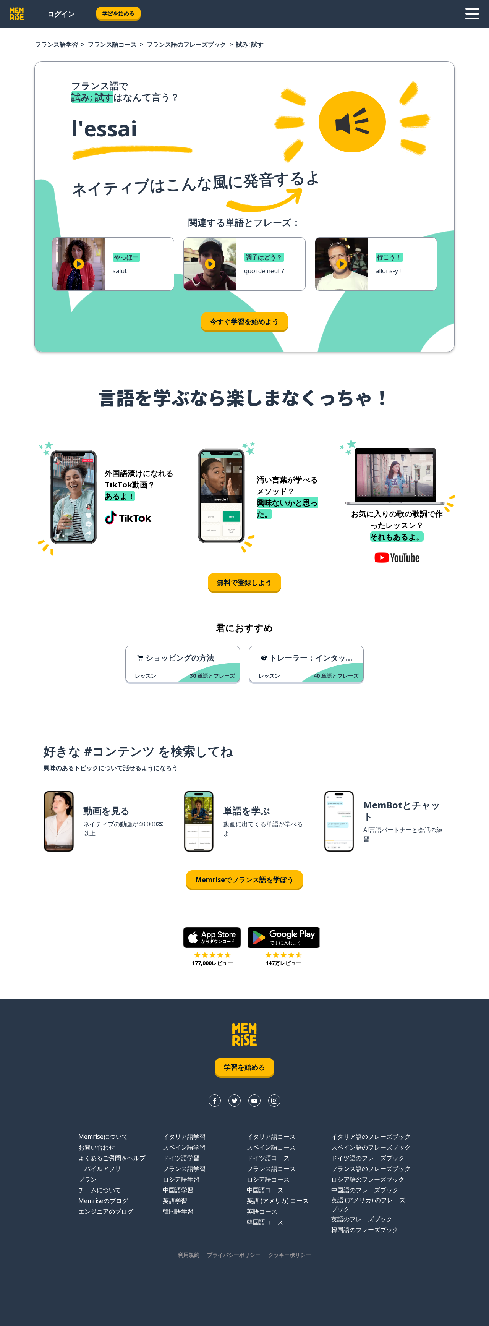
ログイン (61, 13)
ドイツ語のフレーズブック (368, 1158)
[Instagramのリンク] (274, 1100)
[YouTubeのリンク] (254, 1100)
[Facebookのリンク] (215, 1100)
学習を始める (118, 13)
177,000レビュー (212, 963)
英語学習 (175, 1200)
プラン (87, 1179)
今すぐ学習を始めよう (244, 321)
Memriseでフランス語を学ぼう (244, 879)
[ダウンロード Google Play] (284, 937)
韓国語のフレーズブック (364, 1230)
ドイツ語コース (268, 1158)
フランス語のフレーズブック (186, 44)
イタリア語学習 (184, 1136)
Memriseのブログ (103, 1200)
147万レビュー (283, 963)
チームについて (99, 1190)
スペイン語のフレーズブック (371, 1147)
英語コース (262, 1211)
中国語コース (265, 1190)
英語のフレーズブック (361, 1219)
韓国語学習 (178, 1211)
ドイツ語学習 (181, 1158)
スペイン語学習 (184, 1147)
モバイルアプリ (99, 1168)
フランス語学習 (56, 44)
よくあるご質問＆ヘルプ (112, 1158)
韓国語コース (265, 1222)
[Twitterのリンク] (234, 1100)
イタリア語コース (271, 1136)
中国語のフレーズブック (364, 1190)
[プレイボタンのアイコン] (78, 264)
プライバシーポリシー (234, 1254)
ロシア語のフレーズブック (368, 1179)
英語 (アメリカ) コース (278, 1200)
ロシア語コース (268, 1179)
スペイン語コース (271, 1147)
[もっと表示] (472, 14)
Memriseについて (103, 1136)
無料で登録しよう (244, 582)
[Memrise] (17, 14)
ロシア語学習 (181, 1179)
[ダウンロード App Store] (212, 937)
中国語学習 (178, 1190)
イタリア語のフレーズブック (371, 1136)
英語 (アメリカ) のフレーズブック (368, 1204)
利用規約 (188, 1254)
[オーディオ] (352, 121)
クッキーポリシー (289, 1254)
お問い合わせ (96, 1147)
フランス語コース (112, 44)
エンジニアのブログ (105, 1211)
